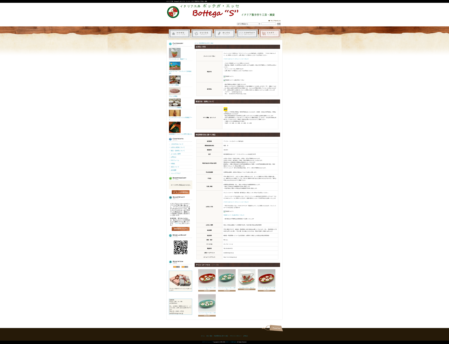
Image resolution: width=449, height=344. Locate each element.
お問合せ (247, 34)
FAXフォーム (175, 160)
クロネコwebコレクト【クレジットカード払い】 (236, 59)
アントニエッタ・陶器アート (178, 59)
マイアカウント (274, 21)
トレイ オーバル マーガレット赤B (206, 288)
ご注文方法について (177, 144)
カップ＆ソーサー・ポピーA (246, 287)
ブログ (177, 223)
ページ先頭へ (276, 328)
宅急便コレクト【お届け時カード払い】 (234, 215)
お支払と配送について (178, 147)
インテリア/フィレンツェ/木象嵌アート (180, 118)
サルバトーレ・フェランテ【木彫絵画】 (180, 72)
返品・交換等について (178, 150)
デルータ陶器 (173, 96)
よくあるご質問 (176, 154)
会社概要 (173, 170)
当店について (175, 167)
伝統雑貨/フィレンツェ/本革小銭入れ (180, 134)
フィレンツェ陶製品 (175, 107)
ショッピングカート (269, 34)
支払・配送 (209, 336)
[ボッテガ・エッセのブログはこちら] (181, 229)
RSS (176, 267)
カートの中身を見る (181, 192)
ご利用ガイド (202, 34)
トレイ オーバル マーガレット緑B (226, 288)
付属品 (173, 163)
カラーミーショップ (207, 342)
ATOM (184, 267)
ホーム (179, 34)
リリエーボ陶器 (174, 85)
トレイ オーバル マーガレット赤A (266, 288)
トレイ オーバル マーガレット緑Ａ (206, 313)
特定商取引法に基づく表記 (206, 43)
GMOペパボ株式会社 (231, 342)
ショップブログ (224, 34)
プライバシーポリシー (235, 336)
